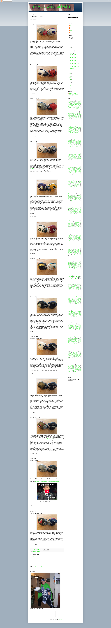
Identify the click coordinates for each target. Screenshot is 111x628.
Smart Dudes (77, 317)
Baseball (76, 130)
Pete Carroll (69, 289)
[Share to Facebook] (47, 549)
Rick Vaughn (76, 304)
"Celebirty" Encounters (71, 100)
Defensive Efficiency (76, 166)
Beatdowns (79, 132)
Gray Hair (72, 200)
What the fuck (72, 364)
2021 (70, 47)
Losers (75, 249)
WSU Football (71, 371)
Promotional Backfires (71, 297)
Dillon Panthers (71, 171)
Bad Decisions (70, 130)
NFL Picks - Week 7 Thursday (75, 59)
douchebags (70, 174)
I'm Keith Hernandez (76, 220)
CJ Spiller (69, 154)
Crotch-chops (77, 160)
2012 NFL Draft (70, 107)
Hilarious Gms (73, 213)
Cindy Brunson (77, 153)
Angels (71, 120)
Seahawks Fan (77, 311)
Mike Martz (73, 263)
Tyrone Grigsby (75, 353)
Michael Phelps (77, 261)
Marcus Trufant (74, 254)
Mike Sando (78, 263)
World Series (72, 369)
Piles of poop (70, 290)
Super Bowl (69, 331)
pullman (73, 299)
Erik (70, 25)
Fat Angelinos (79, 187)
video (73, 358)
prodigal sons (77, 296)
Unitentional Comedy (77, 354)
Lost (78, 249)
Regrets (69, 303)
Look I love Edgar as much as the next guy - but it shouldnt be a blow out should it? (74, 247)
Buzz (78, 144)
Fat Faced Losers (76, 188)
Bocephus (74, 139)
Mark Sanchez (72, 255)
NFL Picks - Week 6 (73, 60)
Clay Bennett (74, 154)
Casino (69, 147)
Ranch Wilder (71, 301)
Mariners (79, 254)
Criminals (72, 160)
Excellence (69, 184)
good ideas (77, 198)
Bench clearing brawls (72, 133)
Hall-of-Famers (77, 207)
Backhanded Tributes (71, 129)
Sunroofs (78, 330)
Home (47, 564)
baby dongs (70, 128)
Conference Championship (72, 157)
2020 (70, 48)
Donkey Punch (70, 173)
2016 (70, 76)
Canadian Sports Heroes (71, 145)
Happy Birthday (74, 208)
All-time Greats (70, 117)
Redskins (70, 302)
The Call (77, 342)
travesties (76, 351)
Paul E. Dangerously (76, 288)
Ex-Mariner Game (75, 183)
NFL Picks (38, 551)
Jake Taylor (76, 225)
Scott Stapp (74, 310)
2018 (70, 73)
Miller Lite (79, 264)
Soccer (69, 318)
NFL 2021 (75, 277)
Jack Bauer (77, 224)
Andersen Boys (74, 119)
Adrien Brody (75, 116)
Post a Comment (35, 556)
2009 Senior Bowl (75, 103)
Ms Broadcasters (76, 268)
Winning (78, 367)
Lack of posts (76, 240)
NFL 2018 (71, 276)
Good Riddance (70, 199)
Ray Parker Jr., (33, 168)
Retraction (77, 303)
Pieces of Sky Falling (76, 289)
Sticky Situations (75, 327)
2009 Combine (78, 101)
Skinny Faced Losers (77, 316)
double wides (77, 173)
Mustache (77, 269)
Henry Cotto (78, 210)
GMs (73, 196)
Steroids (70, 327)
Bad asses (77, 129)
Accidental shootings (76, 115)
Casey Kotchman (76, 146)
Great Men (69, 201)
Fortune (71, 27)
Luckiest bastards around (72, 251)
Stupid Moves (73, 329)
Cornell (79, 158)
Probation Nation (70, 296)
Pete (71, 30)
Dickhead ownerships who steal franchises (74, 170)
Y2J (68, 372)
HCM (69, 209)
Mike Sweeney (70, 264)
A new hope (76, 112)
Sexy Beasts (79, 313)
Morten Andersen (70, 268)
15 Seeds (70, 101)
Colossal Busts (73, 156)
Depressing (73, 168)
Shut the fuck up (70, 316)
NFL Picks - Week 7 (73, 57)
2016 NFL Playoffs (78, 108)
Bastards (74, 131)
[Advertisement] (47, 561)
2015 (70, 77)
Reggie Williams (76, 302)
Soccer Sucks (74, 318)
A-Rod (70, 114)
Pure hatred (77, 299)
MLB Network (70, 267)
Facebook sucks (70, 185)
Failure (69, 186)
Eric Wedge (75, 181)
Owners (70, 287)
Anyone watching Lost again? (73, 94)
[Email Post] (41, 549)
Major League (70, 252)
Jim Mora (77, 226)
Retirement (73, 303)
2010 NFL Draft (76, 104)
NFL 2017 (79, 275)
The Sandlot (76, 344)
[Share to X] (46, 549)
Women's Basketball (75, 368)
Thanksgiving (73, 339)
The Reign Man (70, 344)
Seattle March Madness (72, 312)
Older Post (62, 564)
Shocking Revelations (76, 315)
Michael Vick (69, 262)
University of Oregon (72, 355)
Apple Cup (76, 121)
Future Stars (79, 193)
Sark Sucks (69, 310)
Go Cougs (76, 196)
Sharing (70, 314)
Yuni (74, 372)
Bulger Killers (73, 144)
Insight (72, 223)
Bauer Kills (69, 132)
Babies (79, 127)
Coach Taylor (74, 155)
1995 (74, 101)
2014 (70, 79)
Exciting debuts (76, 184)
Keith (75, 237)
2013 (70, 80)
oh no (75, 284)
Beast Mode (74, 132)
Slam (69, 317)
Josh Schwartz (73, 234)
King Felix (75, 238)
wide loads (77, 365)
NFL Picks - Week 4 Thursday (75, 66)
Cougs (70, 159)
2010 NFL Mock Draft (71, 105)
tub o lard (75, 352)
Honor (74, 214)
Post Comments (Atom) (39, 566)
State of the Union (78, 325)
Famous (72, 186)
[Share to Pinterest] (48, 549)
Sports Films (69, 324)
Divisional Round (77, 172)
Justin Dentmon (71, 235)
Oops (69, 285)
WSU (80, 370)
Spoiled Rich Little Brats (72, 323)
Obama (73, 283)
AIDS (79, 116)
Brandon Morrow (73, 140)
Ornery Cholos (74, 285)
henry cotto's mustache (50, 6)
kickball (71, 238)
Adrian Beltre (70, 116)
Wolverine (69, 368)
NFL (74, 275)
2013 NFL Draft (71, 108)
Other (69, 286)
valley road (69, 358)
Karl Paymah (75, 236)
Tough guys (71, 351)
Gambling (73, 194)
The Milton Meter (77, 343)
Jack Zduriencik (70, 225)
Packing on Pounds (75, 287)
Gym (72, 207)
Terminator (78, 337)
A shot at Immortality (77, 113)
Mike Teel (74, 264)
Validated (78, 357)
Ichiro (71, 222)
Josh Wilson (79, 234)
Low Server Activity (76, 250)
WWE (75, 371)
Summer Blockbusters (72, 330)
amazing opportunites (76, 118)
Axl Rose (75, 127)
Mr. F (71, 28)
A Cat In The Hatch (72, 93)
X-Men (79, 371)
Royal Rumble (71, 306)
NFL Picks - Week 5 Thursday (75, 63)
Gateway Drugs (74, 195)
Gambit (70, 194)
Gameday (69, 195)
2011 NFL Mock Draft (75, 106)
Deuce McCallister (76, 169)
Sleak (73, 317)
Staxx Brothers (78, 326)
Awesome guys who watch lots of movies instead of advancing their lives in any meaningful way (74, 125)
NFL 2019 (77, 276)
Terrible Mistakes (75, 338)
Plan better (75, 291)
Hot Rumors (78, 214)
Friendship (74, 193)
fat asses (70, 188)
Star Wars (71, 325)
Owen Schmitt (78, 286)
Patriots (70, 288)
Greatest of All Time (71, 202)
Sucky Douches (78, 329)
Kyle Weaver (79, 239)
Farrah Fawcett (70, 187)
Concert (78, 156)
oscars (78, 285)
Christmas (72, 153)
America (69, 119)
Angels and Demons (76, 120)
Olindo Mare (79, 284)
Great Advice (77, 200)
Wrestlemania (75, 370)
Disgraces (71, 172)
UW (68, 357)
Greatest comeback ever (76, 201)
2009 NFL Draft (72, 102)
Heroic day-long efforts (73, 211)
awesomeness (71, 127)
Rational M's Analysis (77, 301)
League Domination (71, 242)
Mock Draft (77, 267)
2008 (70, 88)
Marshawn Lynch (78, 255)
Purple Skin (69, 300)
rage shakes (74, 300)
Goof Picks (76, 199)
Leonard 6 (77, 242)
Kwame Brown (73, 239)
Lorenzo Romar (70, 249)
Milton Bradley (71, 265)
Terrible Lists (69, 338)
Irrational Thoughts (71, 224)
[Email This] (43, 549)
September (72, 68)
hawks (79, 208)
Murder (69, 269)
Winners (73, 367)
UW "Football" (73, 357)
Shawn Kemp (75, 314)
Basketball (69, 131)
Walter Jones (77, 358)
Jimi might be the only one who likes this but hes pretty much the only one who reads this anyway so (74, 228)
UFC (79, 353)
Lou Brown (69, 250)
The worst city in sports (75, 345)
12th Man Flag (78, 100)
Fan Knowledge (77, 186)
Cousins (74, 159)
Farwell (74, 187)
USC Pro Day (77, 356)
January (71, 69)
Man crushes (74, 253)
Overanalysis (73, 286)
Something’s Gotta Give (49, 438)
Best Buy (78, 133)
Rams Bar (79, 300)
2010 (70, 85)
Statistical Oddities (72, 326)
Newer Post (33, 564)
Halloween (69, 208)
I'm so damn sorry (70, 221)
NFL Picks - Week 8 (73, 54)
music (73, 269)
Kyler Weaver (71, 240)
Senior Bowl (74, 313)
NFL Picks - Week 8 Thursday (75, 56)
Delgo (76, 167)
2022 (70, 45)
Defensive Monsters (71, 167)
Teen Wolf (73, 337)
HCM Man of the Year (74, 209)
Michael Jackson (70, 261)
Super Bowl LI (75, 331)
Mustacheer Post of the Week (73, 270)
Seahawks (71, 311)
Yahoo (71, 372)
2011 (70, 83)
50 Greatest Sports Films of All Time (74, 110)
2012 (70, 82)
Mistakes (78, 266)
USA (73, 356)
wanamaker (72, 32)
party (80, 287)
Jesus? (74, 226)
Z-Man (77, 372)
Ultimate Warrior (70, 354)
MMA (74, 267)
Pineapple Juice (76, 290)
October (71, 53)
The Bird (73, 342)
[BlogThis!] (44, 549)
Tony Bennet (76, 350)
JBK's (71, 226)
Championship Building (75, 147)
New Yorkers (70, 275)
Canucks (78, 145)
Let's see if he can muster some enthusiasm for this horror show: (47, 481)
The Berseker (74, 340)
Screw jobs (79, 310)
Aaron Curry (75, 114)
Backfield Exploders (77, 128)
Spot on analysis (75, 324)
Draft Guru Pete (76, 174)
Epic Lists (75, 180)
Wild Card (76, 366)
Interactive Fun (77, 223)
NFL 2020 (34, 551)
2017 (70, 74)
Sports (78, 323)
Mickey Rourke (75, 262)
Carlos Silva (70, 146)
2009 (70, 86)
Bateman (78, 131)
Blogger (60, 619)
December (72, 50)
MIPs (76, 265)
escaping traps (73, 182)
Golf (73, 198)
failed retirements (76, 185)
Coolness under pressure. (73, 158)
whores (77, 364)
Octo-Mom (76, 283)
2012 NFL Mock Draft (77, 107)
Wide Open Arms (70, 366)
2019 (70, 71)
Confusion (79, 157)
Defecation (69, 166)
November (72, 51)
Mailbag (78, 251)
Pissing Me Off (70, 291)
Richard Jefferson (70, 304)
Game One (78, 194)
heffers (74, 210)
